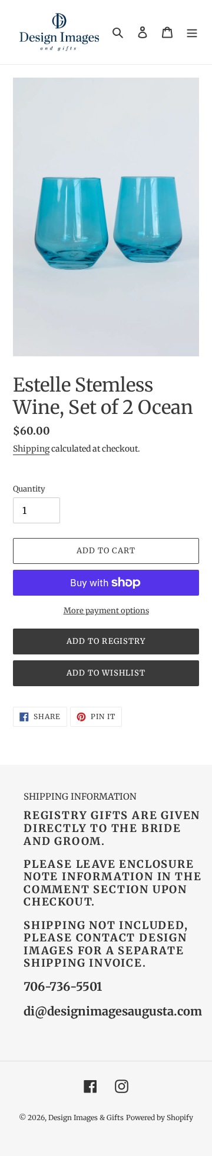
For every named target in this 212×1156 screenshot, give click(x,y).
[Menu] (192, 32)
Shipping (31, 448)
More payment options (106, 611)
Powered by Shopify (159, 1117)
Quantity (29, 489)
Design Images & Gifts (86, 1117)
